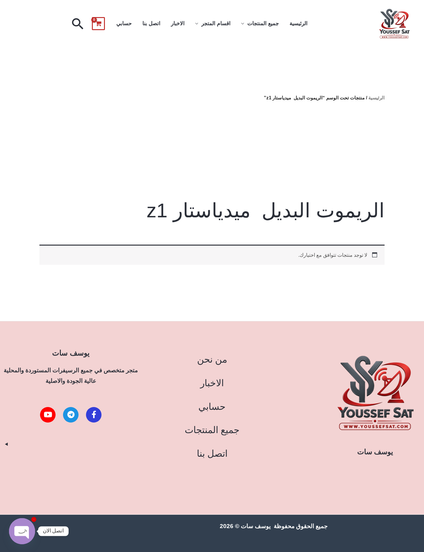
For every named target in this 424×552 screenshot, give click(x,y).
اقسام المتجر (216, 23)
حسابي (124, 23)
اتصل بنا (151, 23)
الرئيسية (299, 23)
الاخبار (178, 23)
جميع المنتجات (263, 23)
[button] (78, 23)
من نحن (212, 359)
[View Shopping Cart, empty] (98, 23)
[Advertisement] (212, 150)
